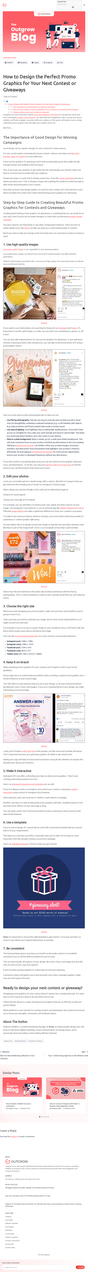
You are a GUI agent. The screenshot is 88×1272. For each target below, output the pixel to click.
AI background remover (42, 452)
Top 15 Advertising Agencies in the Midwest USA (68, 1054)
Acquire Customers (11, 1237)
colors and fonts (66, 178)
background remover (25, 445)
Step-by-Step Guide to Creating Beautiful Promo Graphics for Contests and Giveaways (45, 109)
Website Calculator (11, 1223)
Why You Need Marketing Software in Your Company (17, 1055)
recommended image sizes (26, 636)
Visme (27, 228)
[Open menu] (84, 5)
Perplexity (23, 62)
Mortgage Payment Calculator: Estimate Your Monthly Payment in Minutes (29, 1188)
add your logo (29, 751)
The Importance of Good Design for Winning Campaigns (34, 107)
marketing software (36, 1041)
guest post (8, 1041)
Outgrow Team (13, 1108)
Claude (36, 62)
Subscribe (80, 1267)
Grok (61, 62)
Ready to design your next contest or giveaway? (31, 112)
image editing (17, 511)
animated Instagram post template (27, 784)
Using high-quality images (13, 249)
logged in (14, 1136)
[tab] (39, 1116)
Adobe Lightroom (68, 508)
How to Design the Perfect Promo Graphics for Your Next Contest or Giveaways (39, 104)
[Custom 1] (4, 5)
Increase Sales (10, 1247)
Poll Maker (8, 1230)
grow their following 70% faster (46, 115)
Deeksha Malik (56, 1108)
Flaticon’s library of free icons (58, 465)
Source (44, 323)
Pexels (74, 328)
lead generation (20, 1041)
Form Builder (9, 1227)
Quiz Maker (9, 1220)
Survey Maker (9, 1234)
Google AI (49, 62)
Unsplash (63, 328)
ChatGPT (10, 62)
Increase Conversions (12, 1240)
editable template (20, 844)
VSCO (81, 508)
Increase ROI (9, 1244)
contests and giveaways (26, 117)
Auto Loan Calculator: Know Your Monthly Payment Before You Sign (27, 1196)
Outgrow (8, 1216)
